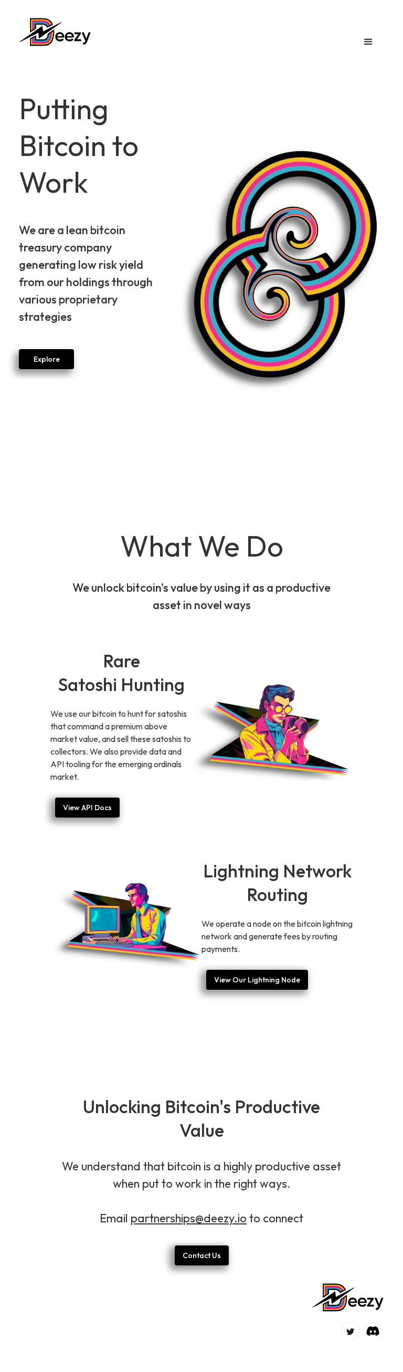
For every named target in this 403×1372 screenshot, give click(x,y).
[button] (368, 42)
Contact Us (202, 1255)
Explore (47, 359)
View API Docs (87, 807)
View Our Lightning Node (257, 980)
